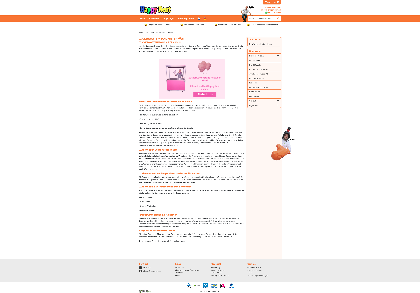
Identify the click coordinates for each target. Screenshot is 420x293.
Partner (179, 273)
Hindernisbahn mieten (258, 69)
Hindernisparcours (186, 18)
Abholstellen (217, 273)
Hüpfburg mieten (256, 56)
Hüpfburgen (169, 18)
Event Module (255, 65)
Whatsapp (147, 267)
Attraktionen (154, 18)
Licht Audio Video (256, 78)
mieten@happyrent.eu (152, 271)
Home (142, 18)
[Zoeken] (278, 18)
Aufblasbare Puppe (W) (258, 87)
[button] (278, 55)
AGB (250, 273)
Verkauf (252, 101)
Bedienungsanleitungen (258, 275)
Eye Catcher (254, 96)
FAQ (178, 275)
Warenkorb (272, 2)
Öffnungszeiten (218, 270)
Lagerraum (253, 105)
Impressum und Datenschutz (188, 270)
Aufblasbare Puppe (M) (258, 74)
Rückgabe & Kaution (220, 275)
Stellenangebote (255, 270)
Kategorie (256, 51)
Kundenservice (254, 267)
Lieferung (216, 267)
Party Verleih (254, 92)
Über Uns (180, 267)
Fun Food (253, 83)
